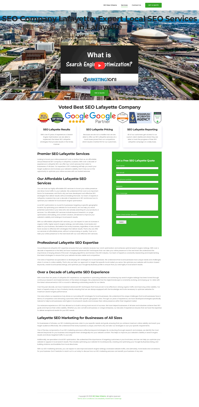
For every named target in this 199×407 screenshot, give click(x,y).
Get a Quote (99, 93)
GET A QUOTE (153, 5)
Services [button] (124, 5)
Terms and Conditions (86, 398)
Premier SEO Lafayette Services (63, 154)
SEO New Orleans (110, 5)
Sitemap (118, 398)
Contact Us (136, 5)
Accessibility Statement (105, 398)
